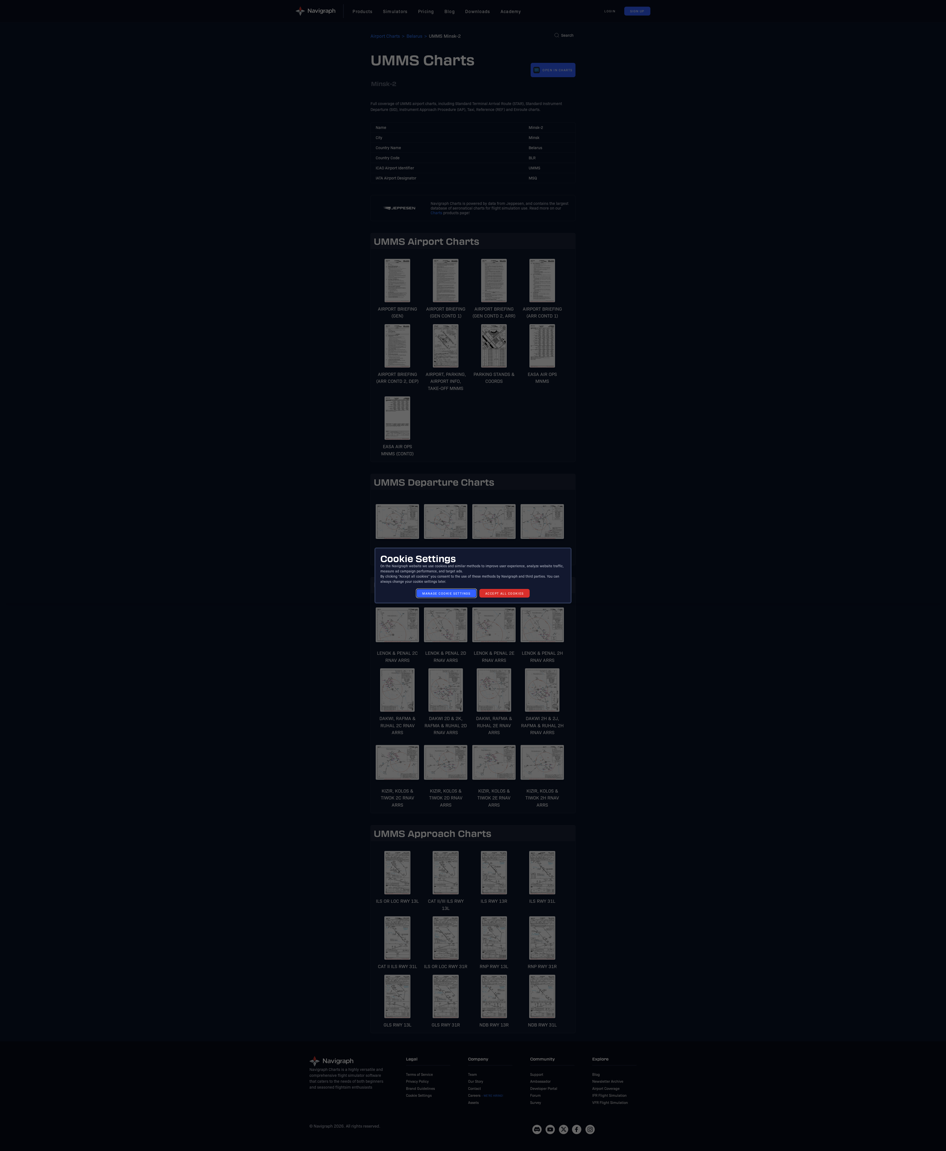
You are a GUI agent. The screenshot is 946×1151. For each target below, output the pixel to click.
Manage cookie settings (446, 593)
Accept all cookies (504, 593)
